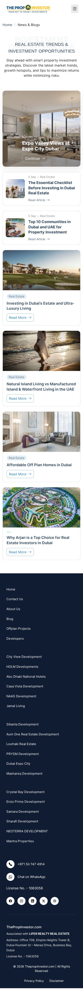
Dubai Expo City (18, 764)
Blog (9, 619)
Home (7, 25)
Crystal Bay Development (25, 792)
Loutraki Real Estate (21, 744)
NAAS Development (21, 696)
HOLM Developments (22, 667)
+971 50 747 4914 (31, 864)
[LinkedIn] (33, 901)
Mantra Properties (20, 841)
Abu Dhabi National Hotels (26, 677)
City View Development (24, 657)
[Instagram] (21, 901)
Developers (15, 638)
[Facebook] (10, 901)
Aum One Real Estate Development (32, 734)
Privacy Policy (34, 981)
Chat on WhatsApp (31, 877)
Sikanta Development (22, 724)
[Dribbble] (55, 901)
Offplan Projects (18, 629)
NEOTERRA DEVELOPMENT (27, 831)
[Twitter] (44, 901)
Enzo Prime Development (25, 802)
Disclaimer (56, 981)
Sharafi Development (22, 821)
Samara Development (22, 811)
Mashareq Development (24, 773)
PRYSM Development (22, 754)
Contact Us (14, 599)
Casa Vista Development (24, 686)
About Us (13, 609)
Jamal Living (15, 706)
